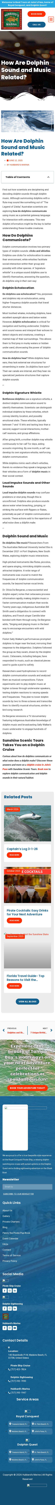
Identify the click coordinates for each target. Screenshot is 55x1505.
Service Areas (27, 1399)
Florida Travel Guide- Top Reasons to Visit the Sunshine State (25, 978)
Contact (7, 1249)
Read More (14, 855)
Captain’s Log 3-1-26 (22, 849)
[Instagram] (10, 1290)
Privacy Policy (10, 1261)
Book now (43, 769)
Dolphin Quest (27, 1444)
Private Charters (11, 1221)
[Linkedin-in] (15, 1290)
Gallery (6, 1216)
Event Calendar (10, 1238)
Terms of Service (12, 1255)
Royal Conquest (27, 1416)
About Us (7, 1210)
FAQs (5, 1244)
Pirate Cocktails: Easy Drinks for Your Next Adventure (27, 912)
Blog (5, 1227)
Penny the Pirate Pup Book (16, 1233)
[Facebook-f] (5, 1290)
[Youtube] (15, 1328)
